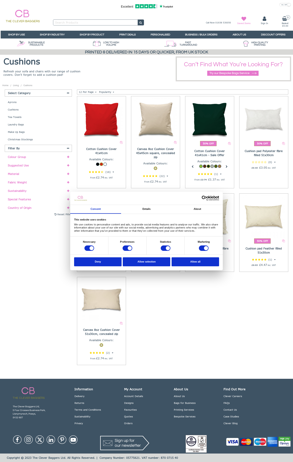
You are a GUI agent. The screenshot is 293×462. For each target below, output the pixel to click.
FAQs (226, 402)
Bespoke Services (185, 416)
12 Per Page (86, 92)
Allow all (195, 261)
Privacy (78, 423)
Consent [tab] (96, 208)
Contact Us (230, 409)
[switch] (127, 248)
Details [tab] (146, 208)
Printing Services (184, 409)
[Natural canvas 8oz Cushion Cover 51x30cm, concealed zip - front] (101, 299)
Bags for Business (185, 402)
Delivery (79, 396)
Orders (128, 423)
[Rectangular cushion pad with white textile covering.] (264, 118)
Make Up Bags (16, 131)
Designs (129, 402)
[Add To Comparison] (121, 142)
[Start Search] (141, 22)
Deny (98, 261)
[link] (17, 439)
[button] (101, 171)
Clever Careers (232, 396)
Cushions (13, 109)
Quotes (128, 416)
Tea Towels (15, 117)
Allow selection (147, 261)
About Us (179, 396)
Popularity (105, 92)
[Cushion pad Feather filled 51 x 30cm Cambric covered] (264, 216)
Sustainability (82, 416)
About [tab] (197, 208)
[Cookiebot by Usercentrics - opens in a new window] (204, 198)
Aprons (12, 102)
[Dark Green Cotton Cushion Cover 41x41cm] (210, 118)
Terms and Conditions (87, 409)
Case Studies (231, 416)
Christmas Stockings (20, 139)
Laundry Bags (16, 124)
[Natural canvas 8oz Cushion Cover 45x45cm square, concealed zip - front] (155, 118)
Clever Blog (230, 423)
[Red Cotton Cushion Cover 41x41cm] (101, 118)
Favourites (130, 409)
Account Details (133, 396)
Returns (79, 402)
